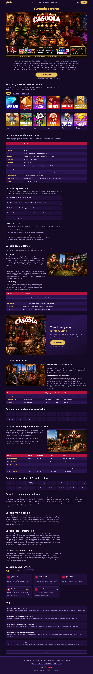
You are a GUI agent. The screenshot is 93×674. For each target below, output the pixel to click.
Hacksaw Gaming (31, 482)
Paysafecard (31, 419)
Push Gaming (20, 488)
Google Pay (21, 419)
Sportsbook (46, 2)
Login (77, 2)
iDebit (20, 414)
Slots (8, 93)
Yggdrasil (82, 488)
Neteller (52, 419)
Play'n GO (20, 483)
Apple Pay (10, 419)
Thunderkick (31, 488)
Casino (32, 2)
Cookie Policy (59, 660)
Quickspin (41, 488)
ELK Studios (62, 488)
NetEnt (51, 483)
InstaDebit (31, 414)
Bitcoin (72, 419)
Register (84, 2)
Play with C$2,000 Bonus (46, 75)
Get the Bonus (57, 342)
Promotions (54, 2)
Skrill (41, 419)
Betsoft (72, 488)
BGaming (82, 483)
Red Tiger (51, 488)
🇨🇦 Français (50, 667)
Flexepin (82, 414)
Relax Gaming (41, 483)
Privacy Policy (51, 660)
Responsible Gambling (28, 660)
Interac (10, 414)
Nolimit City (10, 488)
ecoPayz (62, 419)
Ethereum (82, 419)
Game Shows (25, 93)
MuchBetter (62, 414)
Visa (41, 414)
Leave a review (30, 571)
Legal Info (67, 660)
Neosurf (72, 414)
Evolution (62, 483)
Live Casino (38, 2)
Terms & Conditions (41, 660)
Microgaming (72, 483)
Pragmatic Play (10, 483)
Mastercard (51, 414)
